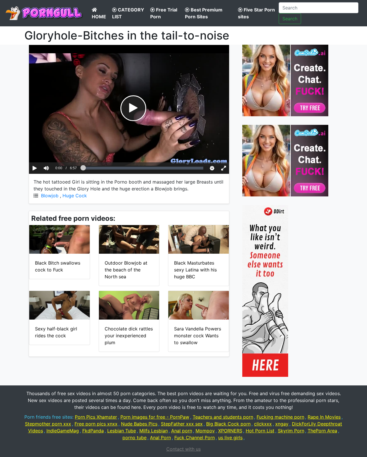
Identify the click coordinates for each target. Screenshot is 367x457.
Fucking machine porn (280, 417)
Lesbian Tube (121, 431)
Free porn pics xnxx (96, 424)
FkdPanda (93, 431)
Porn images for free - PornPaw (154, 417)
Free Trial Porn (163, 13)
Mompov (205, 431)
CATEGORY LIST (128, 13)
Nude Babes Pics (139, 424)
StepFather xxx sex (182, 424)
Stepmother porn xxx (48, 424)
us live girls (230, 437)
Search (289, 18)
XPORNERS (230, 431)
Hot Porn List (260, 431)
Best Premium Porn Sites (203, 13)
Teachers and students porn (223, 417)
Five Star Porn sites (256, 13)
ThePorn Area (322, 431)
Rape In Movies (324, 417)
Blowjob (49, 195)
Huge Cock (75, 195)
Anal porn (181, 431)
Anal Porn (160, 437)
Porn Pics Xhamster (96, 417)
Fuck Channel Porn (194, 437)
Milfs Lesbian (153, 431)
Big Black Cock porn (228, 424)
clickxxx (263, 424)
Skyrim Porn (291, 431)
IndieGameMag (62, 431)
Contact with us (183, 449)
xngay (281, 424)
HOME (99, 16)
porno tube (134, 437)
